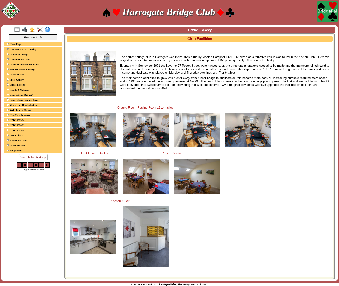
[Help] (48, 30)
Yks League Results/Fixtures (23, 105)
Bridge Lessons (17, 85)
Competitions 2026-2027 (21, 95)
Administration (17, 145)
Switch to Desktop (33, 157)
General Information (19, 59)
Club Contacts (16, 74)
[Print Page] (26, 30)
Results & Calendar (19, 90)
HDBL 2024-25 (16, 125)
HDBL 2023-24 (16, 130)
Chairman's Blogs (18, 54)
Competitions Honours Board (24, 100)
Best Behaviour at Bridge (22, 69)
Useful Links (16, 135)
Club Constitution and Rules (24, 64)
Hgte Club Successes (19, 115)
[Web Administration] (41, 30)
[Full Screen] (18, 30)
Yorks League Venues (20, 110)
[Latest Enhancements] (33, 30)
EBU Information (18, 140)
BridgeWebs (15, 150)
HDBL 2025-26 (16, 120)
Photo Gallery (16, 79)
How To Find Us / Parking (22, 49)
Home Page (15, 44)
